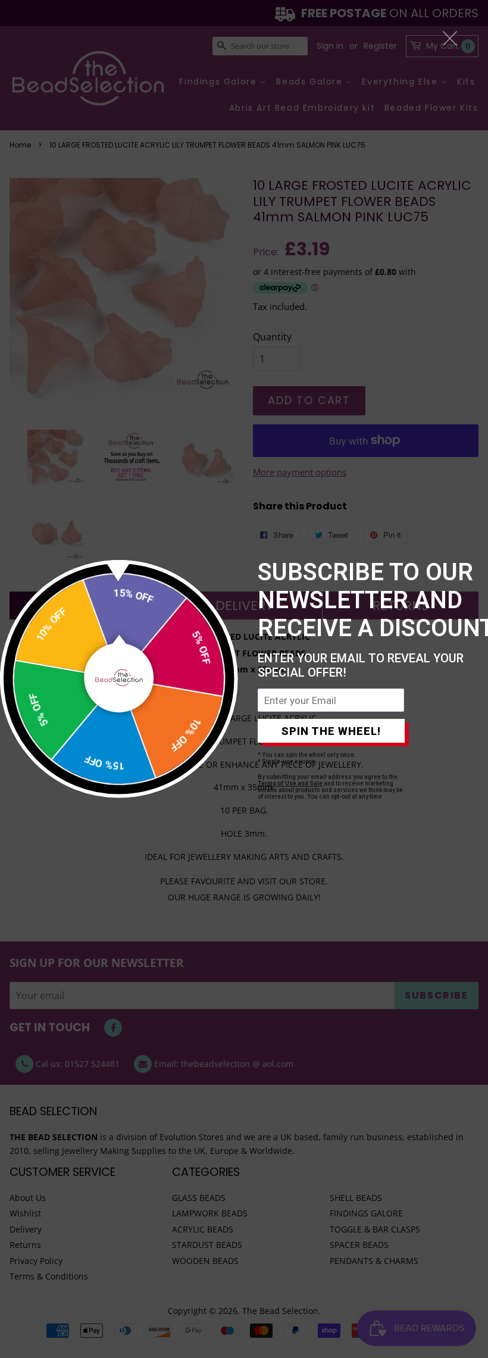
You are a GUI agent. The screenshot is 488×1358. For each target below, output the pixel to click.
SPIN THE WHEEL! (331, 731)
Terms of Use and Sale (290, 783)
